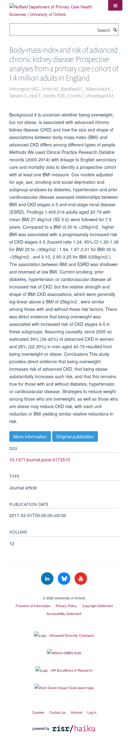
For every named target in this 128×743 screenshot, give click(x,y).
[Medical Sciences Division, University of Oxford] (64, 592)
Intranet (76, 712)
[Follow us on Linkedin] (48, 579)
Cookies (38, 712)
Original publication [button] (75, 436)
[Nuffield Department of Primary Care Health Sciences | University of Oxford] (54, 8)
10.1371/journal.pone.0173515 (39, 459)
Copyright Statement (97, 605)
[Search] (115, 29)
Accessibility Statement (64, 613)
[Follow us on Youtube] (81, 579)
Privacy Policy (66, 605)
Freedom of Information (33, 605)
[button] (115, 5)
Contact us (57, 712)
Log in (91, 712)
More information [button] (30, 436)
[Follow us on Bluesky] (64, 579)
